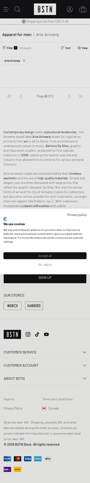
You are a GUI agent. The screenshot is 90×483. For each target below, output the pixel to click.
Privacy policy (77, 215)
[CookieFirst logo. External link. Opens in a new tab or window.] (5, 219)
